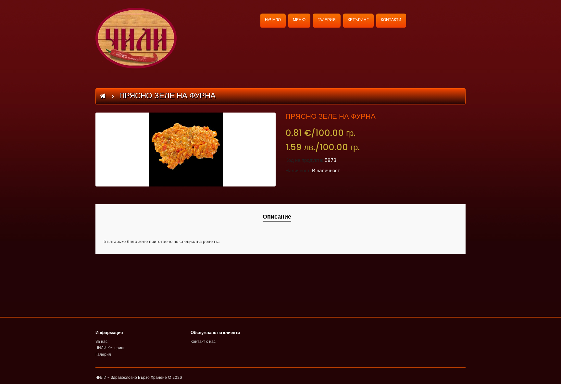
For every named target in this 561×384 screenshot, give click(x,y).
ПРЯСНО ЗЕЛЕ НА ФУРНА (167, 95)
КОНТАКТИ (391, 19)
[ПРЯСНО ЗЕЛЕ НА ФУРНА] (185, 149)
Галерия (103, 354)
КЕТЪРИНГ (358, 19)
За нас (101, 341)
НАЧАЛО (273, 19)
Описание (277, 216)
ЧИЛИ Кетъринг (110, 348)
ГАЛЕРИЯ (327, 19)
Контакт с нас (203, 341)
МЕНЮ (299, 19)
